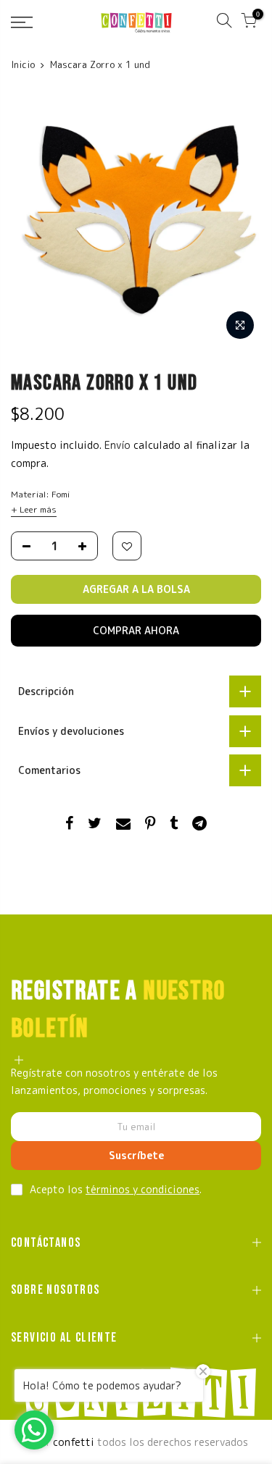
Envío (118, 445)
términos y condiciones (142, 1189)
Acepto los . (116, 1189)
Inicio (23, 64)
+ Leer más (34, 509)
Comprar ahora (136, 630)
